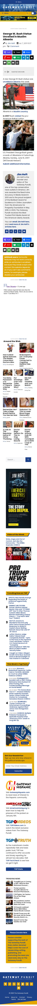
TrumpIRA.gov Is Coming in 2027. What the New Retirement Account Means (22, 883)
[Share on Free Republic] (32, 57)
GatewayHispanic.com (20, 792)
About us (14, 997)
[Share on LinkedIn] (28, 57)
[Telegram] (27, 984)
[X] (14, 984)
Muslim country (21, 111)
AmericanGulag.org (18, 808)
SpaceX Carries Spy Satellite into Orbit (20, 921)
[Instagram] (31, 984)
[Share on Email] (13, 63)
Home (7, 997)
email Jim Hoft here (20, 221)
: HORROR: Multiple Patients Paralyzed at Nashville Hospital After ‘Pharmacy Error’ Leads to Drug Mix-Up (20, 716)
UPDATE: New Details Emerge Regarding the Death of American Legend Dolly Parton (20, 600)
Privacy (29, 997)
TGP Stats (18, 869)
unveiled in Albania (12, 81)
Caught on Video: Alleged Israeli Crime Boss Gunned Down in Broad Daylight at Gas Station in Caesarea (19, 655)
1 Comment (14, 46)
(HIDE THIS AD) (23, 28)
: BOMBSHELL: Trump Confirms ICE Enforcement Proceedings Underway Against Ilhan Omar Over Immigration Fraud (19, 706)
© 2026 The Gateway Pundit (18, 993)
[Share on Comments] (5, 63)
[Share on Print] (17, 63)
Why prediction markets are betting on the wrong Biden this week (22, 902)
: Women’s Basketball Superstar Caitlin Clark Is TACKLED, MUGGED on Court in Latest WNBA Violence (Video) (20, 672)
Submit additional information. (16, 164)
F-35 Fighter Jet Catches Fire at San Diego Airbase (22, 896)
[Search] (28, 459)
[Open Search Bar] (27, 13)
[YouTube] (18, 988)
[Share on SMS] (9, 63)
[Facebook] (18, 984)
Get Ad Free (22, 999)
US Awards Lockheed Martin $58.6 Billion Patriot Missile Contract (22, 909)
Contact (22, 997)
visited (18, 116)
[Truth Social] (5, 984)
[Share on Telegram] (23, 57)
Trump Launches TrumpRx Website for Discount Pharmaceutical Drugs (22, 890)
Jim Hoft (22, 174)
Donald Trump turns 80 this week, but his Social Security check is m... (22, 915)
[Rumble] (22, 984)
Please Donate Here (18, 932)
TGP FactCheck (12, 860)
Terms (13, 999)
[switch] (34, 13)
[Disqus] (18, 308)
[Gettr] (9, 984)
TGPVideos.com (17, 825)
